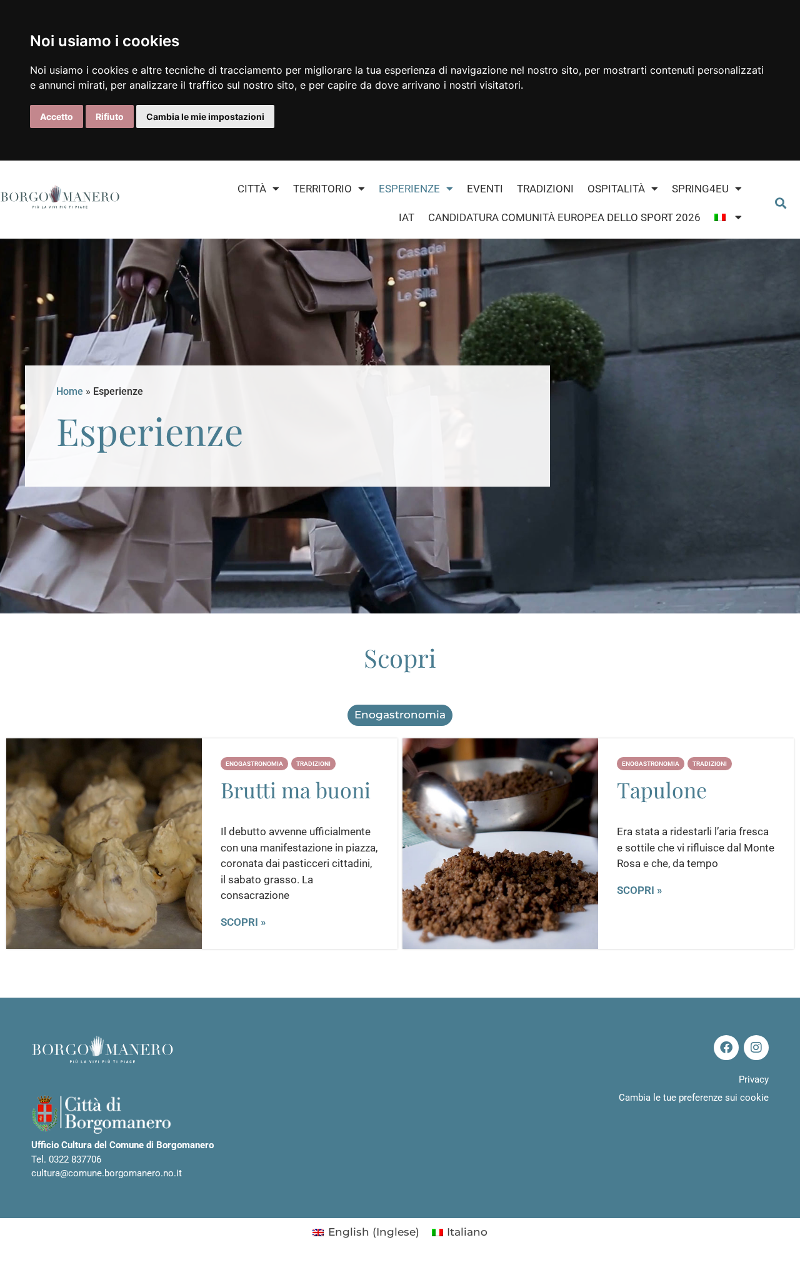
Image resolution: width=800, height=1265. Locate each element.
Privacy (754, 1079)
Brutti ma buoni (296, 789)
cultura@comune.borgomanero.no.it (106, 1173)
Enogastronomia (400, 714)
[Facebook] (726, 1047)
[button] (781, 202)
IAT (406, 217)
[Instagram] (756, 1047)
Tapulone (662, 789)
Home (69, 391)
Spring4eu (700, 188)
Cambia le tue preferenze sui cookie (694, 1097)
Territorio (322, 188)
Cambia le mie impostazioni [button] (205, 116)
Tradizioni (545, 188)
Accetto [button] (56, 116)
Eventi (485, 188)
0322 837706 (75, 1159)
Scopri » (243, 922)
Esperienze (409, 188)
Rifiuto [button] (110, 116)
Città (252, 188)
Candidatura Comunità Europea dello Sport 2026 (564, 217)
